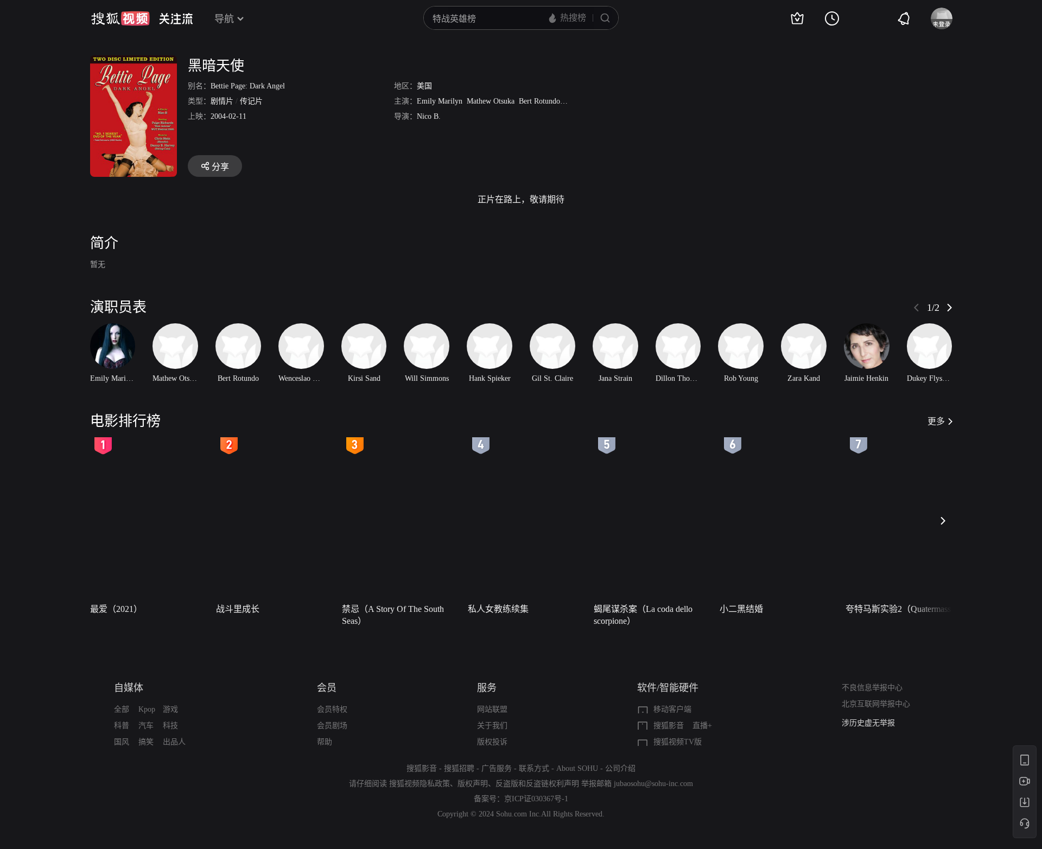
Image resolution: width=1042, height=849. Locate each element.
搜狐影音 (668, 726)
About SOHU (577, 768)
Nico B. (429, 116)
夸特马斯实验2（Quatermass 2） (905, 609)
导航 (224, 19)
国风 (121, 742)
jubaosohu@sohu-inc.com (653, 784)
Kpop (146, 709)
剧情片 (222, 101)
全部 (121, 709)
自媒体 (128, 687)
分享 (220, 166)
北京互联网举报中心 (876, 704)
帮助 (324, 742)
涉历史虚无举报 (868, 723)
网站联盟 (492, 709)
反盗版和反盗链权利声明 (537, 784)
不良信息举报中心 (872, 688)
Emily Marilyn (439, 101)
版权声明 (473, 784)
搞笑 (146, 742)
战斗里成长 (237, 609)
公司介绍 (620, 768)
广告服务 (496, 768)
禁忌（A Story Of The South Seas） (393, 614)
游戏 (170, 709)
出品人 (174, 742)
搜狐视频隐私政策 (419, 784)
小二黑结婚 (741, 609)
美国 (424, 86)
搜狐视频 (120, 18)
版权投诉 (492, 742)
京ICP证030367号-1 (536, 799)
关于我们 (492, 726)
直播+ (702, 726)
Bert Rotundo (539, 101)
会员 (326, 687)
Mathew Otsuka (490, 101)
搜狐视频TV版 (677, 742)
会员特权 (332, 709)
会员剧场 (332, 726)
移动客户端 (672, 709)
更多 (936, 421)
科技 (170, 726)
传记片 (251, 101)
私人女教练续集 (498, 609)
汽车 (146, 726)
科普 (121, 726)
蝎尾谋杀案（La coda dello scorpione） (643, 614)
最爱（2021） (116, 609)
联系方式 (534, 768)
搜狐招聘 (459, 768)
